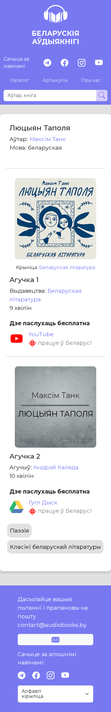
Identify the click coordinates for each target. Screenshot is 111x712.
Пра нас (91, 80)
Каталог (19, 80)
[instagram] (82, 63)
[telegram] (47, 63)
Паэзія (19, 530)
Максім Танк (47, 139)
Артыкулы (55, 80)
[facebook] (64, 63)
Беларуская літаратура (67, 267)
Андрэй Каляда (56, 467)
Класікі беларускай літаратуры (55, 546)
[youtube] (99, 63)
